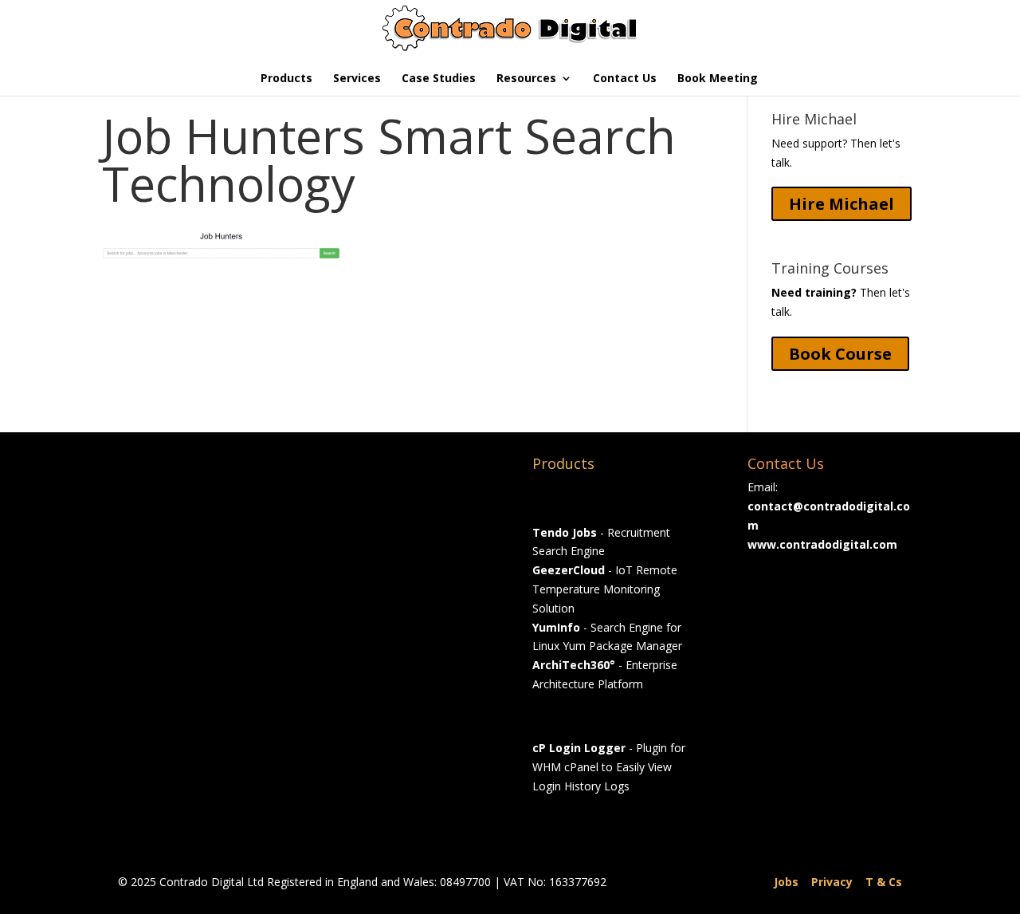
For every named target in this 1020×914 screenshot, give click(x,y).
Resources (526, 79)
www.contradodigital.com (822, 544)
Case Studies (439, 79)
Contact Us (625, 79)
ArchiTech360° (573, 664)
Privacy (832, 881)
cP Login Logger (579, 747)
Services (357, 79)
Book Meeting (717, 79)
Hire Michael (841, 204)
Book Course (840, 353)
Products (286, 79)
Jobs (786, 881)
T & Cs (883, 881)
